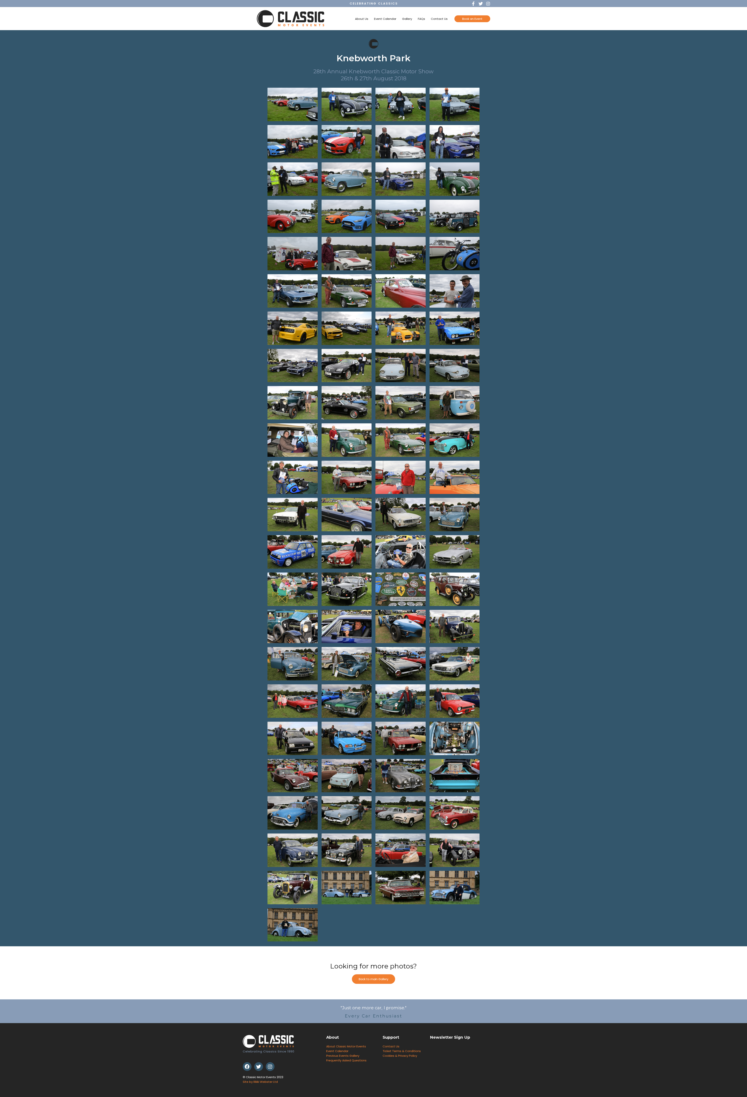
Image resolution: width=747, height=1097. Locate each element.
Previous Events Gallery (342, 1056)
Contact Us (439, 19)
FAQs (421, 19)
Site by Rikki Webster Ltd (260, 1082)
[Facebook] (247, 1066)
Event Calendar (385, 19)
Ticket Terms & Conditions (402, 1051)
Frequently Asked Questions (346, 1060)
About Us (361, 19)
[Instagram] (270, 1066)
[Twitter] (258, 1066)
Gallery (407, 19)
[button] (373, 979)
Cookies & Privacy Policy (400, 1056)
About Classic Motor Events (346, 1046)
